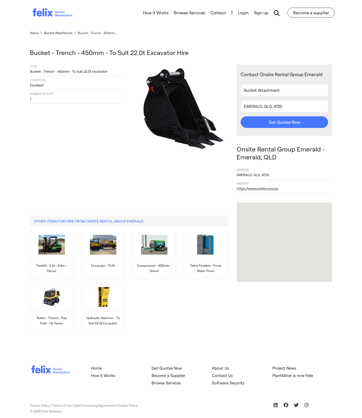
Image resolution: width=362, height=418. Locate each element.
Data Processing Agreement (94, 405)
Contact (218, 12)
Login (243, 12)
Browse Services (189, 12)
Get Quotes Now (284, 122)
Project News (284, 368)
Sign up (261, 12)
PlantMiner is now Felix (292, 375)
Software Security (228, 382)
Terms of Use (62, 405)
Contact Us (222, 375)
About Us (220, 368)
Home (96, 368)
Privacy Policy (40, 405)
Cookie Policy (128, 405)
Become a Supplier (168, 375)
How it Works (156, 12)
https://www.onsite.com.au (257, 188)
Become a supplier (311, 12)
